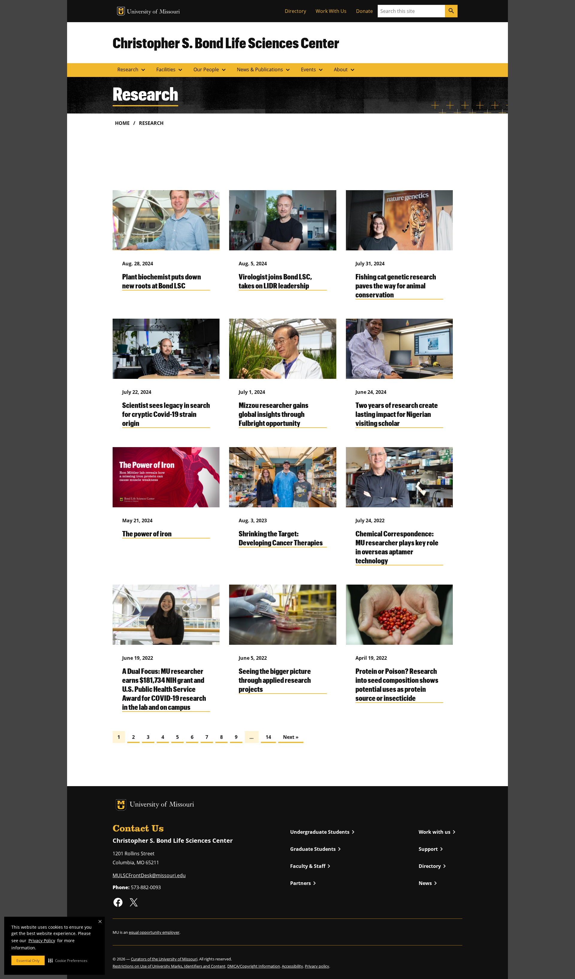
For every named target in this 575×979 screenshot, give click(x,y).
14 (268, 737)
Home (122, 123)
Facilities (170, 69)
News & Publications (264, 69)
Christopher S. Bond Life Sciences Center (226, 42)
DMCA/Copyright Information (253, 966)
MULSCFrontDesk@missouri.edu (149, 875)
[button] (68, 960)
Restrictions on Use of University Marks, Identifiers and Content (169, 966)
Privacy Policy (41, 940)
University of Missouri (153, 12)
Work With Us (331, 11)
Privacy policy (317, 966)
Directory (295, 11)
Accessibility (292, 966)
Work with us (438, 832)
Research (132, 69)
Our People (210, 69)
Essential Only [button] (28, 960)
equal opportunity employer (154, 932)
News (429, 883)
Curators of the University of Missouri (164, 959)
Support (432, 849)
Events (312, 69)
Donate (364, 11)
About (345, 69)
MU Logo (121, 11)
